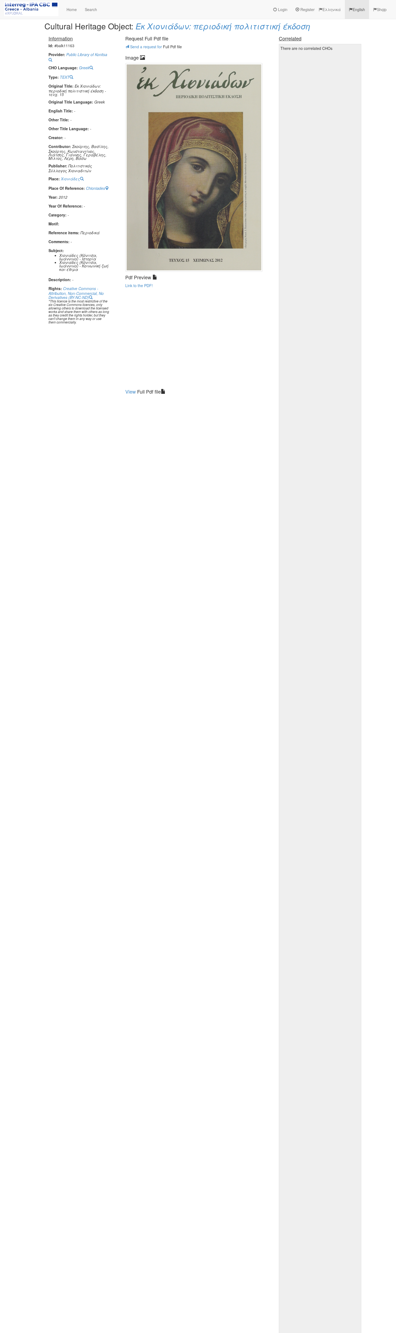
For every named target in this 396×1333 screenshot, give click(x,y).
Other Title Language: (68, 128)
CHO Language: (63, 68)
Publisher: (57, 166)
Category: (57, 215)
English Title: (60, 111)
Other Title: (58, 120)
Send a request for (146, 46)
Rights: (55, 288)
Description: (59, 279)
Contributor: (59, 146)
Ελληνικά (331, 9)
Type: (53, 77)
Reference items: (63, 233)
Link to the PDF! (139, 285)
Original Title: (61, 86)
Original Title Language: (70, 102)
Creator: (55, 137)
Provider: (56, 54)
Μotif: (53, 224)
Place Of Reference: (66, 188)
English (359, 9)
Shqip (382, 9)
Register (307, 9)
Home (72, 9)
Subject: (56, 250)
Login (282, 9)
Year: (53, 197)
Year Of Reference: (65, 206)
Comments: (59, 241)
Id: (50, 45)
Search (91, 9)
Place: (54, 179)
